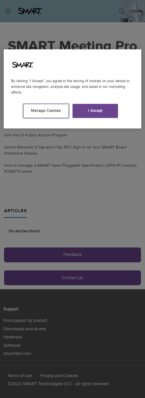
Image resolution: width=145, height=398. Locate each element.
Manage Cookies (46, 111)
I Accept (95, 111)
